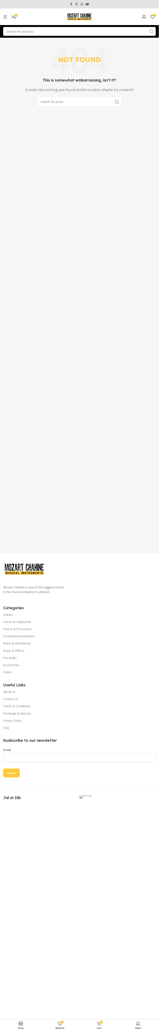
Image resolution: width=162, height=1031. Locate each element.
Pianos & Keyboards (17, 622)
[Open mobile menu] (5, 17)
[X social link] (76, 4)
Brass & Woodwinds (17, 643)
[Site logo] (79, 16)
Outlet (7, 672)
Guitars (8, 615)
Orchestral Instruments (19, 636)
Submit (11, 773)
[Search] (151, 31)
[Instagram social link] (81, 4)
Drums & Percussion (17, 629)
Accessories (11, 665)
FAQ (6, 728)
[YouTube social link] (87, 4)
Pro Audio (10, 658)
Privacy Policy (12, 721)
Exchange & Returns (17, 713)
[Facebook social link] (71, 4)
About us (9, 692)
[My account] (144, 17)
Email (7, 750)
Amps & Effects (13, 651)
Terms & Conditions (17, 706)
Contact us (10, 699)
